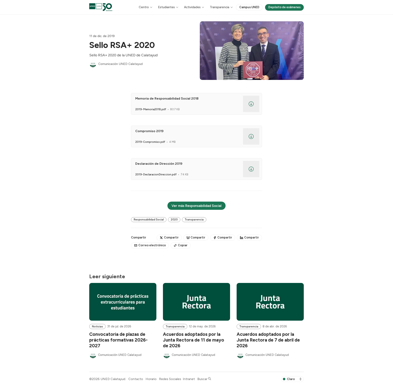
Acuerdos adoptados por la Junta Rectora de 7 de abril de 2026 (268, 340)
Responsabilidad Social (149, 219)
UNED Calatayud (113, 379)
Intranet (189, 379)
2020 (174, 219)
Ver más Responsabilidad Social (196, 206)
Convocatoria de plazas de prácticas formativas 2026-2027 (118, 340)
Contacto (135, 379)
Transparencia (194, 219)
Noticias (97, 326)
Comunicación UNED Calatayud (120, 64)
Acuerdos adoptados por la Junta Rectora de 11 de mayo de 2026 (193, 340)
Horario (151, 379)
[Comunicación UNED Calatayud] (93, 64)
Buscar (202, 379)
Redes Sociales (170, 379)
